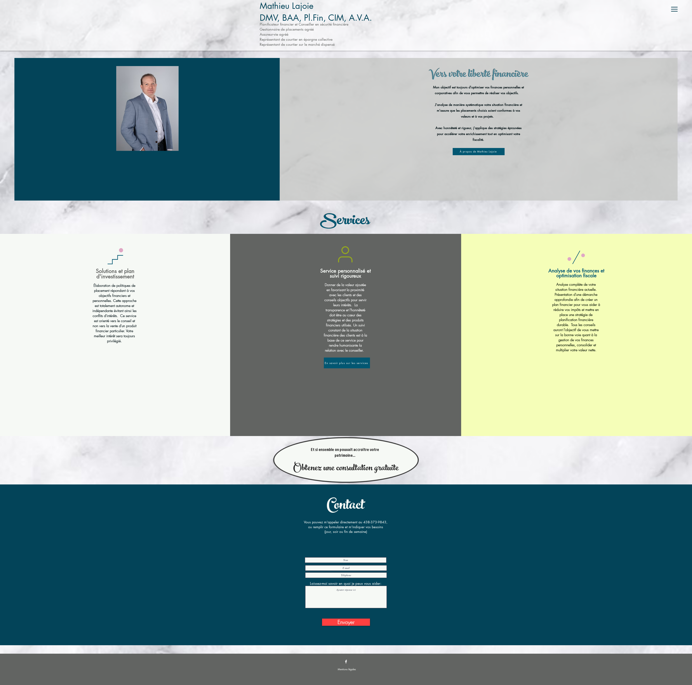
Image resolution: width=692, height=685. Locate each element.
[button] (674, 9)
